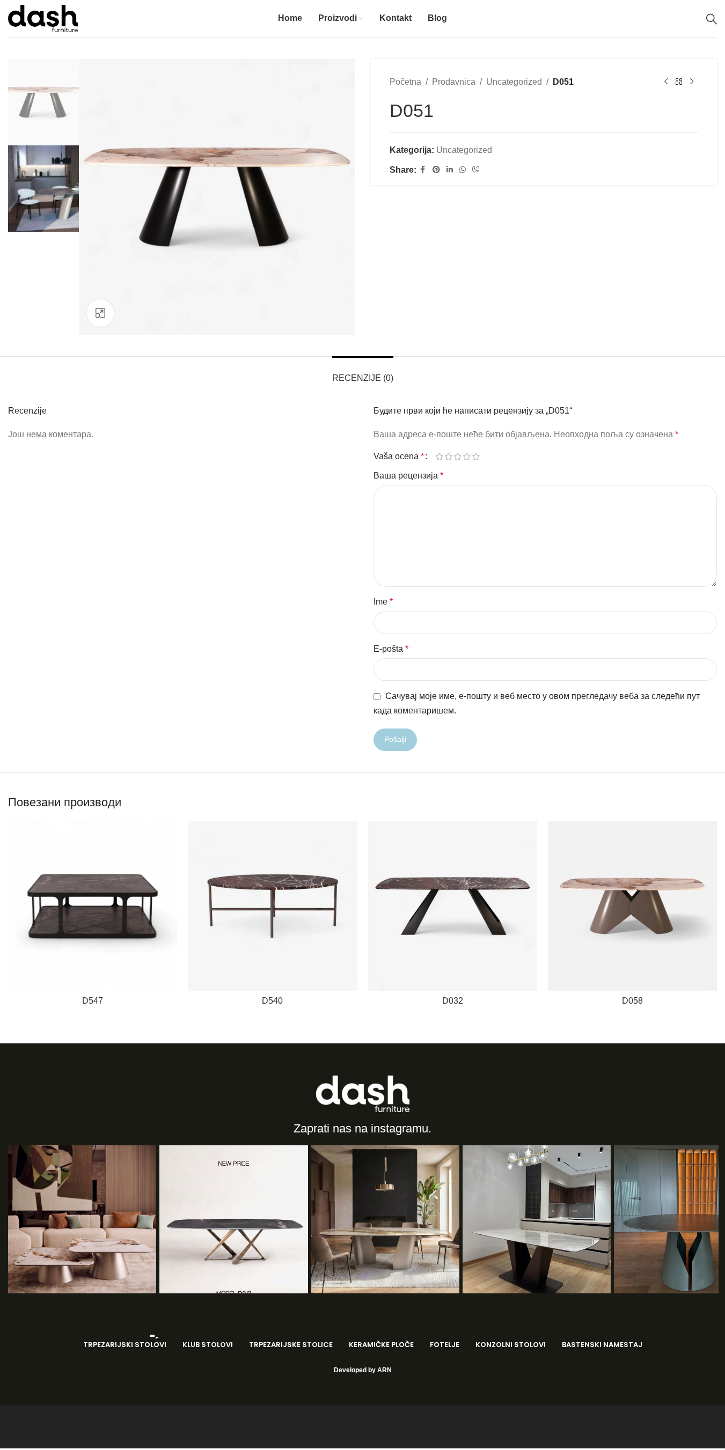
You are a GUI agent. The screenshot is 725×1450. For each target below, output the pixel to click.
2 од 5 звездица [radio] (448, 456)
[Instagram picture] (82, 1219)
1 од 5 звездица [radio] (439, 456)
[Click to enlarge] (100, 312)
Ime (383, 601)
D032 (452, 1000)
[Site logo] (43, 18)
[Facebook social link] (422, 170)
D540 (272, 1000)
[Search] (711, 19)
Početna (405, 81)
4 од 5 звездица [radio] (467, 456)
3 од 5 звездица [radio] (458, 456)
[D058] (632, 905)
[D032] (452, 905)
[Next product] (691, 82)
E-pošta (391, 648)
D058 (632, 1000)
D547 (92, 1000)
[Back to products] (678, 82)
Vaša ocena (399, 456)
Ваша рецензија (408, 475)
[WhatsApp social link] (462, 170)
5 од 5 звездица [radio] (476, 456)
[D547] (92, 905)
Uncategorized (514, 81)
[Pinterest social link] (436, 170)
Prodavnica (453, 81)
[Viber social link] (476, 170)
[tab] (362, 372)
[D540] (272, 905)
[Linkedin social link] (449, 170)
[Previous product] (666, 82)
